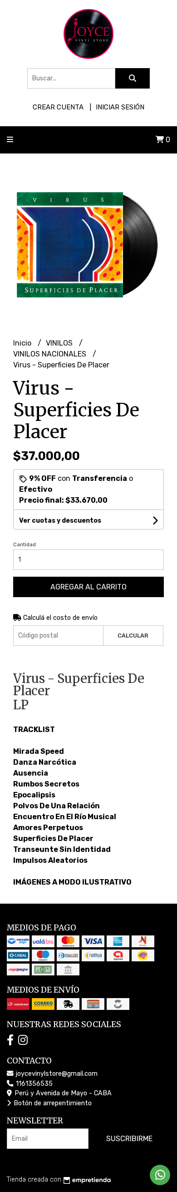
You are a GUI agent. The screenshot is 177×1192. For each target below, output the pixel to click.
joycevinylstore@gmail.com (56, 1074)
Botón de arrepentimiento (52, 1103)
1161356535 (33, 1084)
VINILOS (60, 343)
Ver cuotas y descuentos (60, 520)
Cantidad (24, 545)
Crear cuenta (58, 107)
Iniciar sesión (120, 107)
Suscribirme (129, 1138)
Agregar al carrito (88, 587)
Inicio (23, 343)
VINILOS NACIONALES (50, 354)
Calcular (133, 635)
